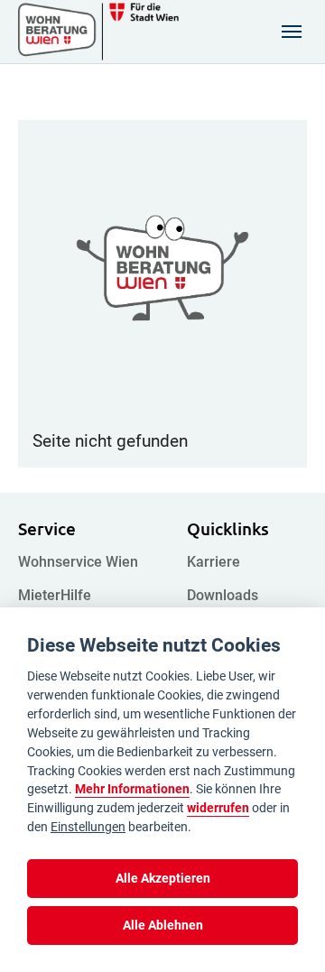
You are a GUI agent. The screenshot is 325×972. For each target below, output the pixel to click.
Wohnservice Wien (78, 561)
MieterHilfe (54, 595)
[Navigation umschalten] (291, 31)
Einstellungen (88, 827)
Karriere (213, 561)
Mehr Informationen (132, 789)
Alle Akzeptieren (163, 878)
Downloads (222, 595)
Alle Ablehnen (163, 925)
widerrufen (218, 808)
